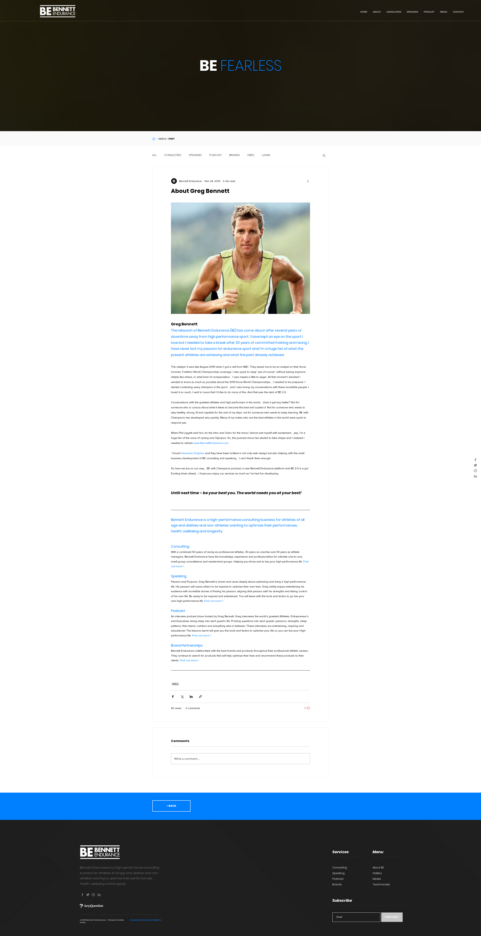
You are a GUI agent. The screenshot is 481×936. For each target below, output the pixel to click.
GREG (250, 155)
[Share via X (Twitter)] (182, 696)
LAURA (266, 155)
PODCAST (215, 155)
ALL (154, 155)
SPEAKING (195, 155)
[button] (324, 155)
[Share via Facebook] (173, 696)
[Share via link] (200, 696)
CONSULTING (172, 155)
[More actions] (308, 181)
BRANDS (234, 155)
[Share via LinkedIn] (191, 696)
